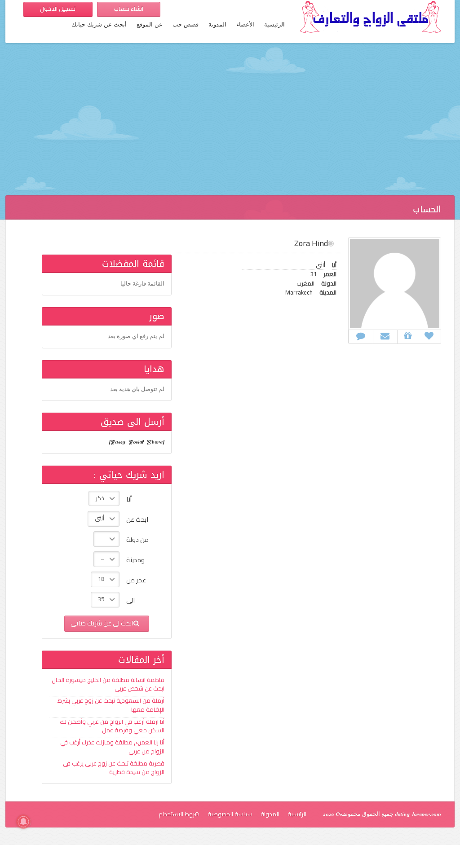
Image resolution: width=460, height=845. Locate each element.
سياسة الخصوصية (230, 814)
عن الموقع (150, 24)
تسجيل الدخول (57, 8)
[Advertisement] (230, 123)
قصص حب (185, 24)
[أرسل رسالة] (384, 335)
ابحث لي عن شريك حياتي (102, 623)
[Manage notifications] (23, 821)
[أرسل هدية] (407, 335)
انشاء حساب (128, 8)
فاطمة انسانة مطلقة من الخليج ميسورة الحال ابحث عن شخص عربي (108, 684)
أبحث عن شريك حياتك (99, 24)
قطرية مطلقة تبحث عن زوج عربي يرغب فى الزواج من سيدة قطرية (113, 768)
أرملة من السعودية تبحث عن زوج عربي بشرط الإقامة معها (111, 705)
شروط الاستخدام (179, 814)
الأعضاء (245, 24)
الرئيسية (274, 24)
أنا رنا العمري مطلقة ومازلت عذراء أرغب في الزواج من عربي (112, 747)
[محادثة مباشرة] (360, 335)
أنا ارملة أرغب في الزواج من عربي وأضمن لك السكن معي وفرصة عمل (112, 726)
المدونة (217, 24)
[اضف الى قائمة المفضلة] (429, 335)
